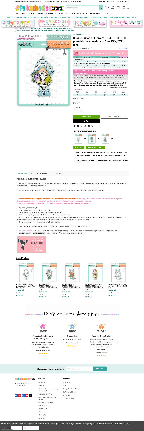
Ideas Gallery (43, 405)
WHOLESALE (43, 409)
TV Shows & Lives (68, 398)
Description (22, 173)
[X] (85, 125)
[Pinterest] (92, 125)
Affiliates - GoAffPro (45, 394)
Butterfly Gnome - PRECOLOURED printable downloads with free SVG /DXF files (101, 155)
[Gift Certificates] (113, 7)
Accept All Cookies (31, 428)
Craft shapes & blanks (76, 13)
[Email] (78, 125)
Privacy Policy (43, 415)
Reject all (17, 428)
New (30, 13)
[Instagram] (16, 395)
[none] (43, 70)
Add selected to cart (95, 147)
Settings (7, 428)
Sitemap (42, 418)
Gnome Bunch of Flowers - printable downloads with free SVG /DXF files (99, 152)
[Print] (81, 125)
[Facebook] (74, 125)
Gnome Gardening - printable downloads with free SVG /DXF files (117, 286)
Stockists (42, 412)
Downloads (95, 13)
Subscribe (42, 382)
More (107, 13)
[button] (18, 24)
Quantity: (76, 107)
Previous (26, 342)
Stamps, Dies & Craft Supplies (49, 13)
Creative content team (46, 402)
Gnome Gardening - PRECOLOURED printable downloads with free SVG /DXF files (102, 160)
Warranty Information (40, 173)
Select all (78, 147)
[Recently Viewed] (107, 7)
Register (126, 1)
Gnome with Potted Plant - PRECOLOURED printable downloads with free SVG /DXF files (94, 287)
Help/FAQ (42, 386)
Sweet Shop (21, 13)
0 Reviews (58, 173)
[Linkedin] (88, 125)
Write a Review (123, 48)
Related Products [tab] (22, 258)
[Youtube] (26, 395)
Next (118, 342)
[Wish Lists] (118, 7)
